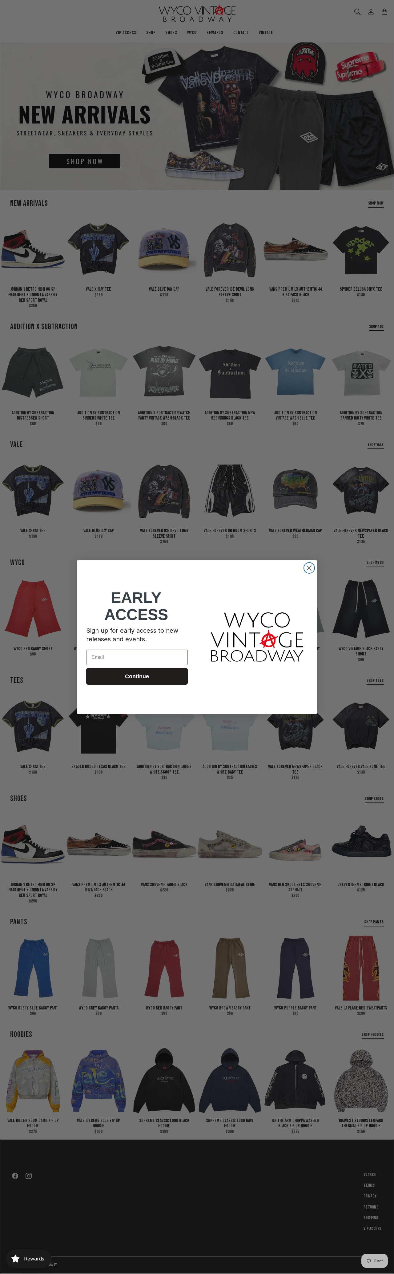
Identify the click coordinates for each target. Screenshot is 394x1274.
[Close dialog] (309, 568)
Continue (137, 676)
